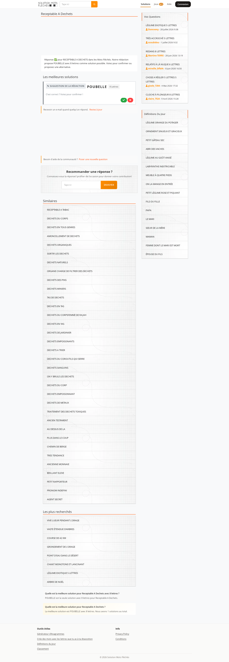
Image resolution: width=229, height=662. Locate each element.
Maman (150, 236)
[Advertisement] (89, 36)
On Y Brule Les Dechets (60, 376)
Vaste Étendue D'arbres (60, 529)
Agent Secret (54, 499)
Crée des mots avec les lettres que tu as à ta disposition (65, 638)
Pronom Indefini (57, 490)
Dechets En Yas (55, 323)
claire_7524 (154, 98)
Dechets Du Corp (57, 385)
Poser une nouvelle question (93, 159)
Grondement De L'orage (61, 546)
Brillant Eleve (55, 472)
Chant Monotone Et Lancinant (65, 564)
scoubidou (153, 42)
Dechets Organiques (59, 244)
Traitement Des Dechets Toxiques (66, 411)
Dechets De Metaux (58, 402)
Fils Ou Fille (153, 201)
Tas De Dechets (55, 297)
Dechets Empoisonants (60, 341)
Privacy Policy (122, 633)
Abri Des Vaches (155, 148)
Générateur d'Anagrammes (50, 633)
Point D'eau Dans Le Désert (62, 555)
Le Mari (150, 219)
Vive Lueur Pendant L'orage (63, 520)
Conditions (121, 638)
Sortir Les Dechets (58, 253)
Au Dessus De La (56, 429)
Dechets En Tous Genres (61, 227)
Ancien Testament (57, 420)
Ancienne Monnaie (58, 464)
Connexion (183, 4)
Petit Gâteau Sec (155, 140)
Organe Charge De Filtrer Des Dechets (69, 271)
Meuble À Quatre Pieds (159, 175)
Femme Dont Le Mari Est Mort (163, 245)
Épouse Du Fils (154, 254)
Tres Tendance (55, 455)
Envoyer (109, 184)
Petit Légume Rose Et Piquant (163, 192)
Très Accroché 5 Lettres (160, 38)
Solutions (145, 4)
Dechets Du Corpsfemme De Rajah (66, 314)
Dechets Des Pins (57, 279)
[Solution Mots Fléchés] (48, 4)
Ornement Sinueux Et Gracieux (164, 131)
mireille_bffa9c (156, 68)
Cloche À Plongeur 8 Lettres (163, 94)
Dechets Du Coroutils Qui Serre (66, 358)
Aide (169, 4)
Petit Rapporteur (57, 481)
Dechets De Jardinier (59, 332)
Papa (148, 210)
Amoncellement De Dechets (63, 236)
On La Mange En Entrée (159, 184)
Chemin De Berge (57, 446)
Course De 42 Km (56, 538)
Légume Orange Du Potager (162, 122)
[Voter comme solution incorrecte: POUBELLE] (130, 100)
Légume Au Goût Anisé (158, 157)
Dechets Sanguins (57, 367)
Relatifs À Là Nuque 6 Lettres (163, 64)
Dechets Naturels (57, 262)
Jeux (158, 4)
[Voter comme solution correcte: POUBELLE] (124, 100)
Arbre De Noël (55, 581)
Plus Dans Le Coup (57, 437)
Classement (43, 648)
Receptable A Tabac (58, 209)
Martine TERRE (156, 55)
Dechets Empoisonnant (61, 393)
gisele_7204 (154, 85)
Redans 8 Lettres (155, 51)
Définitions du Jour (46, 643)
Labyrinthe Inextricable (160, 166)
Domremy (153, 29)
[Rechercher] (94, 4)
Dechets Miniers (56, 288)
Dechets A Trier (56, 350)
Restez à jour (95, 109)
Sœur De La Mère (155, 227)
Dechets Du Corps (57, 218)
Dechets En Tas (55, 306)
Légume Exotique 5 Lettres (62, 573)
